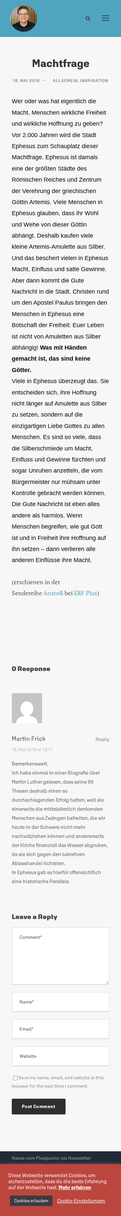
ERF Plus (85, 593)
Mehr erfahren (74, 1187)
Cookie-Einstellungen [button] (81, 1201)
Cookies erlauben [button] (31, 1200)
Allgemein (65, 80)
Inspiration (94, 80)
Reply (102, 739)
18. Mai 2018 (26, 80)
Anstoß (53, 593)
